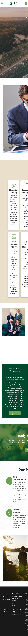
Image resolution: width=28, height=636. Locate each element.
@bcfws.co (17, 615)
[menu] (2, 3)
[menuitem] (7, 594)
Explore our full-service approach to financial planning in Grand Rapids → (13, 218)
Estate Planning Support (14, 244)
